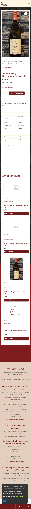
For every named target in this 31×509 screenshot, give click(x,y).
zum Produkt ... (9, 213)
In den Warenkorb (17, 93)
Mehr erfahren (20, 496)
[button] (25, 13)
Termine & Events (15, 399)
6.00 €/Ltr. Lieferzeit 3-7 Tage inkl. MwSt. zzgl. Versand (8, 199)
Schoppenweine (14, 61)
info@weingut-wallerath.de (17, 419)
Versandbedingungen (7, 87)
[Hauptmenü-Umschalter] (29, 3)
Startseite (5, 61)
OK (5, 501)
